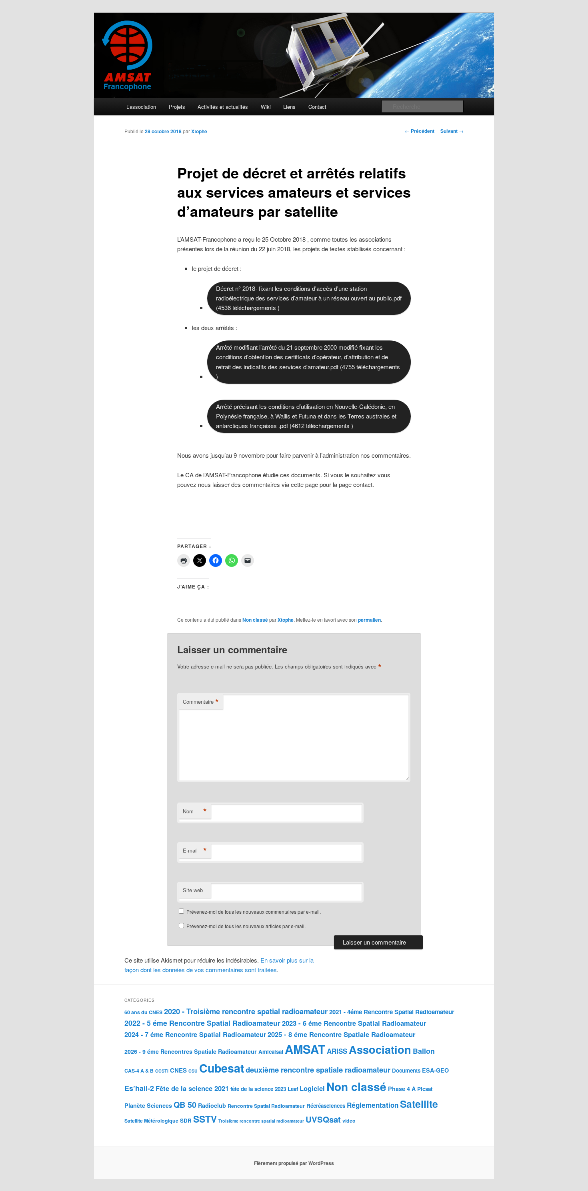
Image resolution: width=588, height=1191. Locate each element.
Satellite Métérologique (151, 1120)
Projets (177, 106)
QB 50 (185, 1104)
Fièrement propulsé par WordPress (294, 1163)
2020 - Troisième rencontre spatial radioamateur (246, 1011)
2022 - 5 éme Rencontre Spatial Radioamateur (202, 1023)
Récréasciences (325, 1105)
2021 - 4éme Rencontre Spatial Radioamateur (391, 1011)
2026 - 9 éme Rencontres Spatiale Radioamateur (190, 1051)
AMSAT (305, 1049)
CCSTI (161, 1071)
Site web (193, 890)
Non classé (255, 619)
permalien (369, 619)
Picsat (424, 1089)
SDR (186, 1120)
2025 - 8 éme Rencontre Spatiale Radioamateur (341, 1034)
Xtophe (199, 131)
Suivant (452, 130)
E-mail (195, 850)
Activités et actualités (223, 106)
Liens (289, 106)
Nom (195, 811)
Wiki (266, 106)
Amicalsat (270, 1051)
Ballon (424, 1051)
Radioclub (212, 1105)
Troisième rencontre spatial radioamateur (261, 1121)
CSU (193, 1071)
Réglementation (372, 1105)
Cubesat (221, 1068)
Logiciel (312, 1088)
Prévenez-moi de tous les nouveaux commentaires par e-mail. (253, 911)
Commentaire (201, 701)
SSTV (205, 1119)
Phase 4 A (402, 1089)
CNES (178, 1070)
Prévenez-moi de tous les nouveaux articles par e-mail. (246, 926)
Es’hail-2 (139, 1088)
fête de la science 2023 (258, 1089)
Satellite (419, 1104)
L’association (141, 106)
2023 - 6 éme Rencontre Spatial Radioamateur (354, 1023)
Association (380, 1049)
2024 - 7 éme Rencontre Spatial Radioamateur (195, 1034)
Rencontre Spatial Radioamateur (266, 1105)
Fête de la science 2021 (192, 1088)
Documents (406, 1070)
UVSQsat (323, 1119)
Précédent (419, 130)
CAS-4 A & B (139, 1070)
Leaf (293, 1089)
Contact (317, 106)
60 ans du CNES (143, 1012)
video (349, 1120)
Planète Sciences (148, 1105)
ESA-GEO (435, 1070)
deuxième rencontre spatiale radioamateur (318, 1069)
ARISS (337, 1051)
